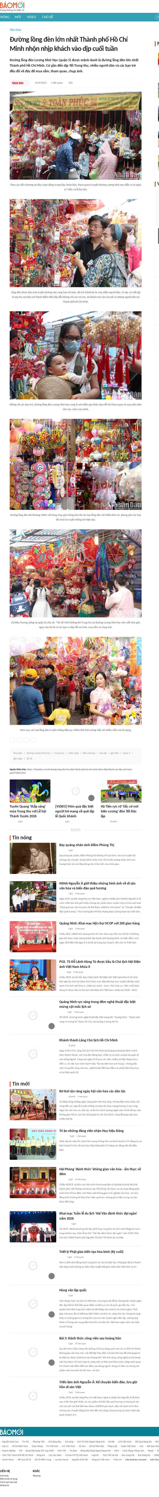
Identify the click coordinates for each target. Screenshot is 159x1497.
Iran (141, 1446)
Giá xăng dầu (54, 1442)
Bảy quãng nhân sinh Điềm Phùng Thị (86, 845)
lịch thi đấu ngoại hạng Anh (91, 1442)
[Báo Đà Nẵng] (64, 1224)
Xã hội (111, 1442)
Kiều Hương (89, 753)
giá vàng (69, 1442)
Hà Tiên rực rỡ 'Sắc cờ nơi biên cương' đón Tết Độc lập (119, 811)
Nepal (151, 1451)
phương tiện (39, 1442)
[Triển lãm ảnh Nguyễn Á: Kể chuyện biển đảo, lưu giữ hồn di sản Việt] (33, 1395)
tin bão (73, 1451)
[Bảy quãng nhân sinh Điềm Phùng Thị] (33, 858)
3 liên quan (80, 894)
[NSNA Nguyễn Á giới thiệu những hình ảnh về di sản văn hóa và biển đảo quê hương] (33, 896)
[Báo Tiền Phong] (59, 822)
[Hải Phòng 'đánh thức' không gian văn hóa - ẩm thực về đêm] (33, 1182)
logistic (95, 1455)
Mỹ (20, 1451)
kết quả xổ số (24, 1460)
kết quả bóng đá (143, 1442)
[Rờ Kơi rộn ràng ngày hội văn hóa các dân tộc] (33, 1104)
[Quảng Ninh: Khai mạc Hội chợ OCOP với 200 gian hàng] (33, 936)
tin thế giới (52, 1446)
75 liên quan (80, 1344)
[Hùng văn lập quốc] (33, 1303)
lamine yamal (61, 1460)
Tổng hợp (37, 1476)
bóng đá (41, 1455)
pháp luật (112, 1446)
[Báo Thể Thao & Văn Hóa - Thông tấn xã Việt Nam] (62, 1012)
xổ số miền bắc (96, 1446)
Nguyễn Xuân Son (10, 1442)
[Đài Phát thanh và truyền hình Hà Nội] (63, 1136)
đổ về (29, 758)
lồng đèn (17, 753)
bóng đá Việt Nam (101, 1460)
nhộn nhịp (73, 753)
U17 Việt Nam (68, 1446)
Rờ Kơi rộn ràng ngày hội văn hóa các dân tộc (92, 1091)
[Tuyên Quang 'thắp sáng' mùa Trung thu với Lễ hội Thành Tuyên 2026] (30, 791)
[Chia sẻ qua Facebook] (12, 740)
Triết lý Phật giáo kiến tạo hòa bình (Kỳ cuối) (91, 1252)
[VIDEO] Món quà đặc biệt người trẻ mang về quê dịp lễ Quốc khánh (74, 811)
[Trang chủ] (12, 6)
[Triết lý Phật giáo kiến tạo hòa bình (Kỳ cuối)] (33, 1265)
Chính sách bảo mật (8, 1482)
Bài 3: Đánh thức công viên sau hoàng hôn (90, 1338)
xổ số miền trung (43, 1460)
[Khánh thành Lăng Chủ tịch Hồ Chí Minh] (33, 1053)
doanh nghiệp (9, 1451)
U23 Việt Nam (125, 1442)
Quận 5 (126, 753)
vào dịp (103, 753)
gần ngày (17, 758)
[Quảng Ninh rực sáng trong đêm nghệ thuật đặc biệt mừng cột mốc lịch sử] (33, 1015)
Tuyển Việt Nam (128, 1446)
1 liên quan (80, 929)
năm (116, 1451)
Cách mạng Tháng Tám (133, 1451)
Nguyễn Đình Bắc (80, 1460)
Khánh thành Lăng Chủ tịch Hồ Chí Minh (88, 1040)
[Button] (26, 83)
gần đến (115, 753)
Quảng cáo (4, 1485)
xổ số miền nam (20, 1446)
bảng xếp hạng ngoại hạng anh (95, 1451)
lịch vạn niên (55, 1455)
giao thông (37, 1446)
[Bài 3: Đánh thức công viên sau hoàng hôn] (33, 1351)
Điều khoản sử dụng (8, 1479)
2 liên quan (57, 83)
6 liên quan (78, 972)
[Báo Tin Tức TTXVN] (62, 972)
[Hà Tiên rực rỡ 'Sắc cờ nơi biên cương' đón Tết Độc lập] (121, 791)
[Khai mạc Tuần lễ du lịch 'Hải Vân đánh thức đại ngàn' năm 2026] (33, 1226)
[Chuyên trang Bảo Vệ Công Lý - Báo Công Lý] (13, 822)
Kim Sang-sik (128, 1455)
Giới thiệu (4, 1476)
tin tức (25, 1442)
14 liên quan (80, 1179)
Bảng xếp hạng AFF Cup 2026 (40, 1451)
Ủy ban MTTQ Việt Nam (76, 1455)
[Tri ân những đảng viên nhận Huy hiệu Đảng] (33, 1144)
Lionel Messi (8, 1460)
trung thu (59, 753)
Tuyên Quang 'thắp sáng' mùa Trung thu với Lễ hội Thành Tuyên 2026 (28, 811)
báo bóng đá (144, 1455)
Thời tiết (61, 1451)
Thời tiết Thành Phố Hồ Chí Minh (17, 1455)
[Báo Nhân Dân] (17, 83)
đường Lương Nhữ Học (38, 753)
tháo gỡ (117, 1460)
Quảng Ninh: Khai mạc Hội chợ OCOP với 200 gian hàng (99, 923)
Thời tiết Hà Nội (110, 1455)
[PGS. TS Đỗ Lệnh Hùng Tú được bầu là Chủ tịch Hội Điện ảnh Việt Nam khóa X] (33, 975)
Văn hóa (15, 30)
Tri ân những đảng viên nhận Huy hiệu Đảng (91, 1131)
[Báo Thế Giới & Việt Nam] (62, 1257)
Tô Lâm (82, 1446)
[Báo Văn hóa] (104, 822)
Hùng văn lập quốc (73, 1290)
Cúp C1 (5, 1446)
